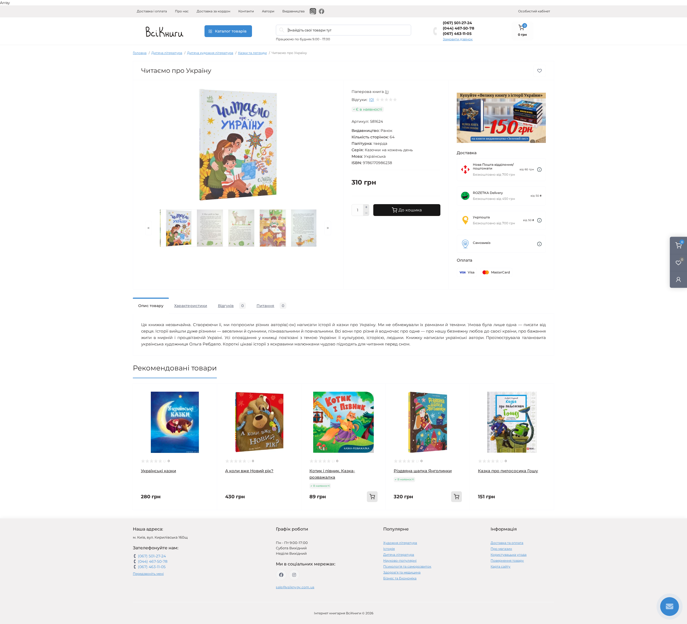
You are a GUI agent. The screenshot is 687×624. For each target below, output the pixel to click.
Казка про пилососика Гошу (508, 470)
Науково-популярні (399, 560)
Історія (389, 549)
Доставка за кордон (213, 11)
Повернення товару (507, 560)
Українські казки (158, 470)
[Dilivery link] (539, 169)
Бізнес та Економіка (399, 578)
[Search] (282, 30)
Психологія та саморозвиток (407, 566)
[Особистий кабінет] (678, 279)
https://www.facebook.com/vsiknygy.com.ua (281, 574)
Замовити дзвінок (458, 39)
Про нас (182, 11)
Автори (268, 11)
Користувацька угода (509, 555)
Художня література (400, 543)
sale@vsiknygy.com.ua (295, 587)
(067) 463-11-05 (457, 33)
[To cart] (372, 496)
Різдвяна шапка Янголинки (423, 470)
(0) (371, 100)
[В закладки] (539, 71)
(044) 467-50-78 (458, 28)
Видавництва (293, 11)
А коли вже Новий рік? (249, 470)
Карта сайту (500, 566)
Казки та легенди (252, 53)
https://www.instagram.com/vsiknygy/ (294, 574)
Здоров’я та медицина (402, 572)
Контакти (246, 11)
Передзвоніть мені (148, 574)
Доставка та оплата (507, 543)
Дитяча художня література (210, 53)
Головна (140, 53)
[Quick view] (209, 392)
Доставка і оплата (152, 11)
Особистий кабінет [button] (534, 11)
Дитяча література (166, 53)
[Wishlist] (209, 402)
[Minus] (366, 213)
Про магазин (501, 549)
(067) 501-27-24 (457, 22)
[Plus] (366, 207)
